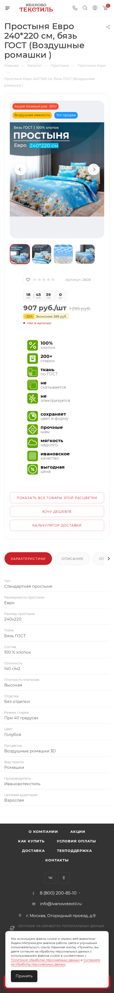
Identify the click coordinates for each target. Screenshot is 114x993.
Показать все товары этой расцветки (57, 498)
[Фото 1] (19, 254)
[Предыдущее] (20, 169)
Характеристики (28, 559)
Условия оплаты (76, 841)
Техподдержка (74, 850)
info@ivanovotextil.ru (61, 903)
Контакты (56, 860)
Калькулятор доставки (57, 525)
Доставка (33, 850)
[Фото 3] (63, 254)
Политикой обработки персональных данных (45, 960)
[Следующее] (93, 169)
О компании (43, 831)
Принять (24, 976)
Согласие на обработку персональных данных (61, 926)
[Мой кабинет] (95, 8)
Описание (72, 559)
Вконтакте (50, 877)
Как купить (31, 841)
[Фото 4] (85, 254)
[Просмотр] (57, 169)
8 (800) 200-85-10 (58, 893)
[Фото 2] (41, 254)
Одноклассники (63, 877)
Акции (77, 831)
